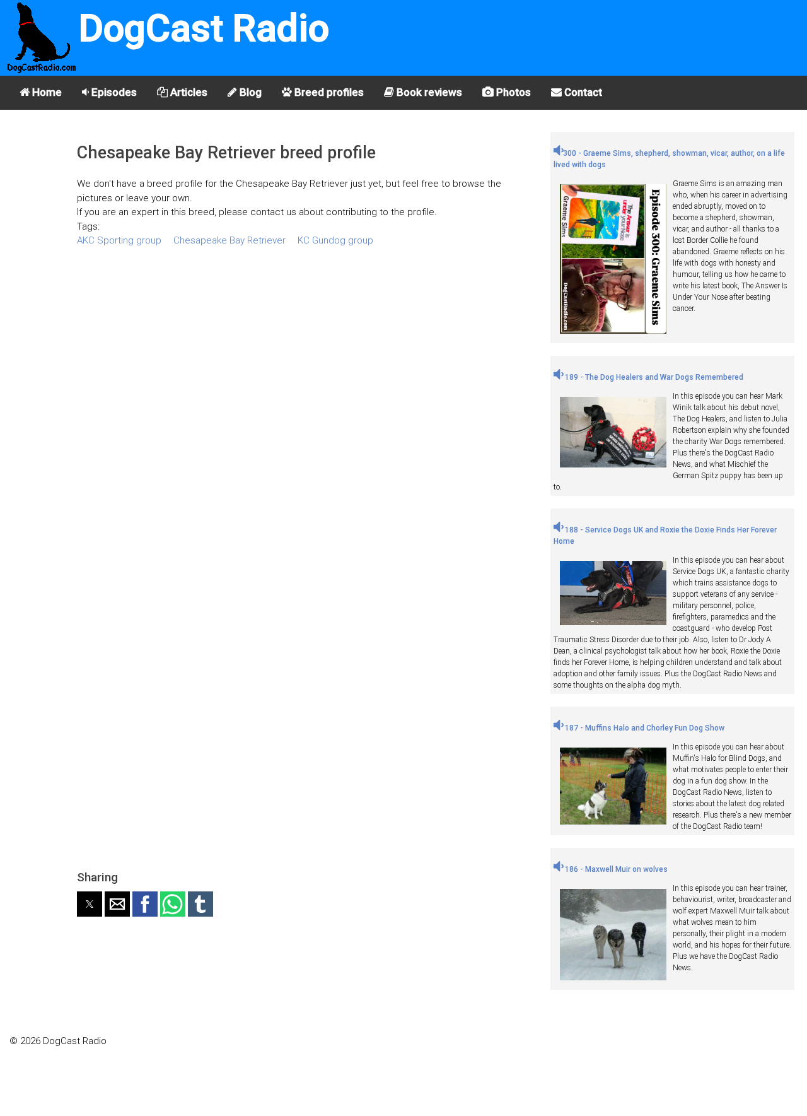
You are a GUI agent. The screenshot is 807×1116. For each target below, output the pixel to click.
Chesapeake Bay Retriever (229, 240)
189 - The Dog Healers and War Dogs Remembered (653, 377)
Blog (249, 92)
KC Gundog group (335, 240)
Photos (512, 92)
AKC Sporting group (119, 240)
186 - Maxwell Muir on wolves (615, 869)
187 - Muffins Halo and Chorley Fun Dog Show (643, 728)
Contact (582, 92)
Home (46, 92)
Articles (187, 92)
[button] (89, 904)
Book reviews (428, 92)
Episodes (113, 92)
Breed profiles (328, 92)
